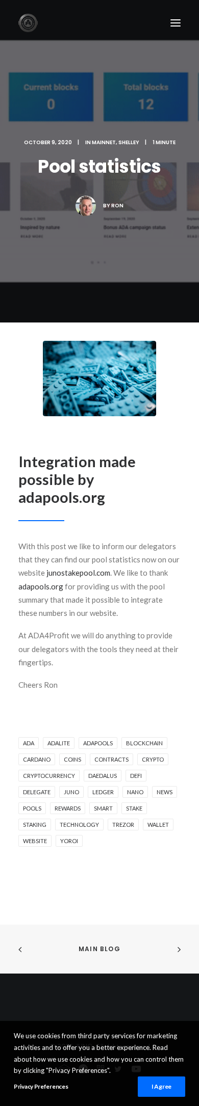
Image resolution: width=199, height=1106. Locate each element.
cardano (37, 759)
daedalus (102, 775)
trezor (123, 824)
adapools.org (40, 586)
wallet (158, 824)
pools (32, 808)
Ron (117, 205)
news (164, 792)
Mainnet (104, 142)
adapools (98, 743)
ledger (103, 792)
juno (71, 792)
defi (136, 775)
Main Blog (99, 949)
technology (79, 824)
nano (135, 792)
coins (72, 759)
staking (34, 824)
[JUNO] (28, 23)
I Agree (161, 1086)
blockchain (144, 743)
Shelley (128, 142)
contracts (111, 759)
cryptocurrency (49, 775)
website (35, 841)
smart (103, 808)
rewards (68, 808)
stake (134, 808)
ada (28, 743)
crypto (153, 759)
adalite (58, 743)
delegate (37, 792)
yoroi (69, 841)
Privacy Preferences (41, 1086)
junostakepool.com (78, 572)
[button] (175, 23)
